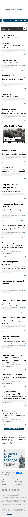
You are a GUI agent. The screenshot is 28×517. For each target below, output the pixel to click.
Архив (2, 481)
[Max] (18, 490)
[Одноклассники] (12, 490)
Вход (19, 20)
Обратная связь (18, 481)
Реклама (3, 484)
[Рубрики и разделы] (25, 20)
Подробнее (9, 514)
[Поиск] (22, 20)
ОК (24, 28)
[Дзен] (9, 490)
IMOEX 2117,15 (20, 24)
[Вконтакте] (6, 490)
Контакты (3, 483)
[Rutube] (15, 490)
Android (16, 479)
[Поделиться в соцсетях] (25, 55)
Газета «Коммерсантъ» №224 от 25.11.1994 (11, 50)
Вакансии (3, 486)
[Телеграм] (2, 490)
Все (11, 433)
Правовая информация (19, 483)
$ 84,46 (5, 24)
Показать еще (14, 429)
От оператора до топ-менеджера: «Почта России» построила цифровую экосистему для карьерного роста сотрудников (9, 442)
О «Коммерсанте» (5, 479)
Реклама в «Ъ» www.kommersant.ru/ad (14, 9)
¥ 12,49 (14, 24)
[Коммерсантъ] (2, 20)
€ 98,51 (10, 24)
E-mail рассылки (18, 484)
